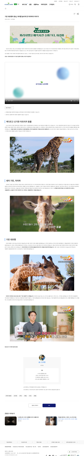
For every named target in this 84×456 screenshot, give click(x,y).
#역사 (28, 419)
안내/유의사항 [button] (24, 442)
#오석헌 (66, 419)
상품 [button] (30, 4)
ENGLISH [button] (76, 1)
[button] (9, 4)
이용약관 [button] (39, 446)
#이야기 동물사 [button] (8, 395)
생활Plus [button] (36, 4)
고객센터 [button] (51, 4)
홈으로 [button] (5, 8)
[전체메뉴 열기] (78, 4)
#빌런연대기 (20, 419)
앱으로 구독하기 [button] (35, 405)
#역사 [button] (21, 395)
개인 (15, 4)
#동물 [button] (35, 395)
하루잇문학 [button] (44, 4)
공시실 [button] (70, 1)
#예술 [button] (25, 395)
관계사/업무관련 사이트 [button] (70, 442)
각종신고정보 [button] (38, 442)
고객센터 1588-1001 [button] (55, 442)
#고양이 (72, 419)
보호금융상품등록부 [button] (53, 446)
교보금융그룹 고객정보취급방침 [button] (18, 446)
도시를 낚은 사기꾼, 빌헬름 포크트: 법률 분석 (28, 417)
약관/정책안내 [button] (9, 442)
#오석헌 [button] (15, 395)
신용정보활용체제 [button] (45, 446)
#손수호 (24, 419)
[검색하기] (75, 4)
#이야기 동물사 (61, 419)
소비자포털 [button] (60, 1)
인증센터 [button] (55, 1)
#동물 (76, 419)
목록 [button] (49, 405)
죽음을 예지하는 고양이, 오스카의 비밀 (67, 417)
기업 (18, 4)
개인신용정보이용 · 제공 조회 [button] (31, 446)
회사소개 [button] (65, 1)
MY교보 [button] (24, 4)
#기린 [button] (30, 395)
